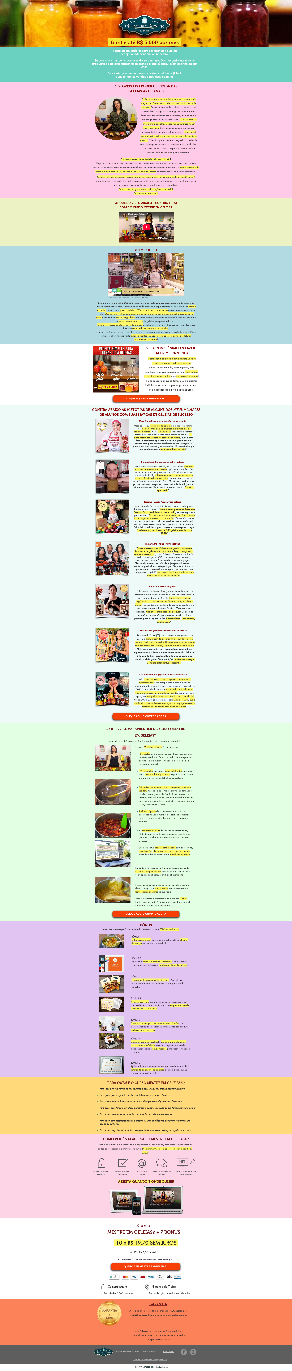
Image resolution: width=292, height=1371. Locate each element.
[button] (158, 1304)
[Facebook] (184, 1352)
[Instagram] (193, 1352)
